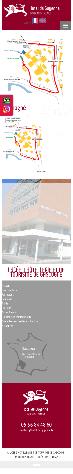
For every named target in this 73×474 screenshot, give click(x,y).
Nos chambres (9, 290)
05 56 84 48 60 (36, 424)
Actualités (7, 326)
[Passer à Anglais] (38, 465)
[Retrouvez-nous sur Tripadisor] (6, 102)
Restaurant (8, 294)
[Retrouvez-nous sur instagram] (6, 110)
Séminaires (7, 299)
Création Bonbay (48, 457)
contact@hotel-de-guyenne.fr (36, 430)
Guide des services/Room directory (20, 321)
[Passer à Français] (34, 465)
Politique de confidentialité (16, 317)
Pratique (6, 308)
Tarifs (5, 303)
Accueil (6, 285)
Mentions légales (25, 457)
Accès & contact (11, 312)
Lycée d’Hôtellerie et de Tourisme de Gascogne (37, 452)
